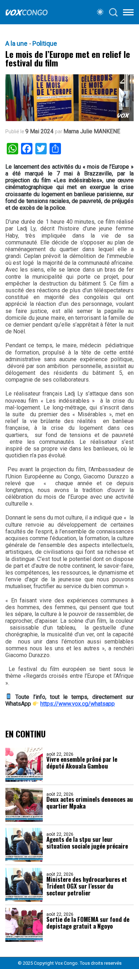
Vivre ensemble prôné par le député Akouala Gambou (81, 762)
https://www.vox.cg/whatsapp (77, 703)
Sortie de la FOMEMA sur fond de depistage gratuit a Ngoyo (87, 922)
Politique (44, 43)
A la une (16, 43)
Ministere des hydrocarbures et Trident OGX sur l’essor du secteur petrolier (86, 886)
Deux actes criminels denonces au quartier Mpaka (89, 802)
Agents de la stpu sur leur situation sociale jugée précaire (87, 842)
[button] (128, 13)
